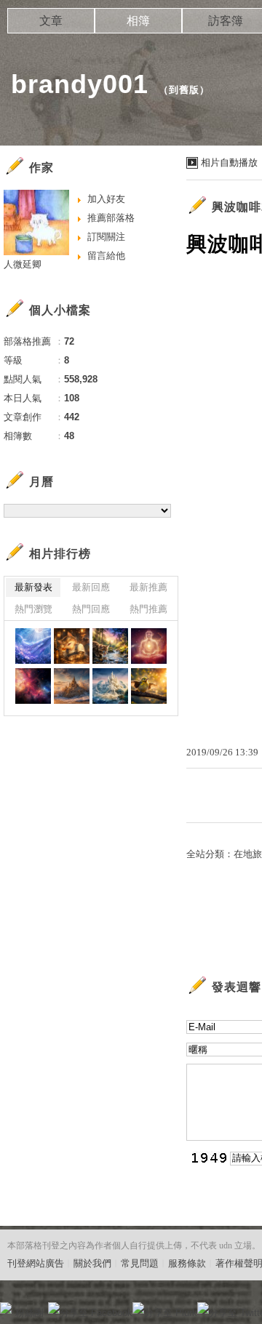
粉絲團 (29, 1312)
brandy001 (79, 84)
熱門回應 (91, 608)
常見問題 (140, 1263)
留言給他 (106, 255)
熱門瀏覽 (33, 608)
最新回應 (91, 587)
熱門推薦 (148, 608)
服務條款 (187, 1263)
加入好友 (106, 198)
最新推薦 (148, 587)
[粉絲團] (6, 1308)
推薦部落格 (111, 217)
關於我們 (92, 1263)
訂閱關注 (106, 236)
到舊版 (184, 89)
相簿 (138, 21)
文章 (51, 21)
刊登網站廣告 (35, 1263)
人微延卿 (22, 264)
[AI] (33, 646)
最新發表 (33, 587)
